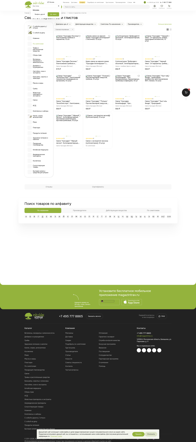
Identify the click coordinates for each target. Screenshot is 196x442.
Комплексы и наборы (40, 111)
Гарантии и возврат (106, 337)
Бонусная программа (107, 344)
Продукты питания (40, 133)
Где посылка (70, 348)
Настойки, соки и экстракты (39, 72)
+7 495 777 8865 (71, 316)
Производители (71, 351)
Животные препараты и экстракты (37, 94)
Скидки (68, 340)
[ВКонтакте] (144, 350)
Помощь (102, 366)
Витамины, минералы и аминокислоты (38, 61)
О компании (103, 362)
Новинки (36, 38)
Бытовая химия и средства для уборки (40, 172)
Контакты (69, 366)
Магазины (69, 333)
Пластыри (36, 128)
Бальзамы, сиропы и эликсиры (40, 77)
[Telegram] (145, 2)
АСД (34, 106)
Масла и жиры (38, 83)
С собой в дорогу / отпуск (40, 27)
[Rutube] (159, 350)
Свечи (35, 100)
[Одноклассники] (154, 350)
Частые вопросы (71, 370)
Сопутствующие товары (39, 166)
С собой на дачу (39, 33)
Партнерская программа (108, 359)
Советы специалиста (73, 362)
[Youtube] (149, 350)
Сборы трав (37, 55)
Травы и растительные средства (38, 49)
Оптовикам (103, 333)
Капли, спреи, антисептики (38, 116)
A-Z (162, 217)
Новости (68, 359)
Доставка (69, 337)
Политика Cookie (56, 436)
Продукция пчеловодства (38, 144)
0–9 (168, 217)
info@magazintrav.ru (145, 336)
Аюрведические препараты (39, 155)
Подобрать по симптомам (75, 344)
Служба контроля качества (109, 340)
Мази (35, 122)
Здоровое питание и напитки (40, 138)
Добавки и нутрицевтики (38, 66)
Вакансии (102, 348)
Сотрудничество (105, 355)
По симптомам (38, 44)
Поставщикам (104, 351)
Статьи (68, 355)
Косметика (37, 161)
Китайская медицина (40, 150)
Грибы (35, 89)
